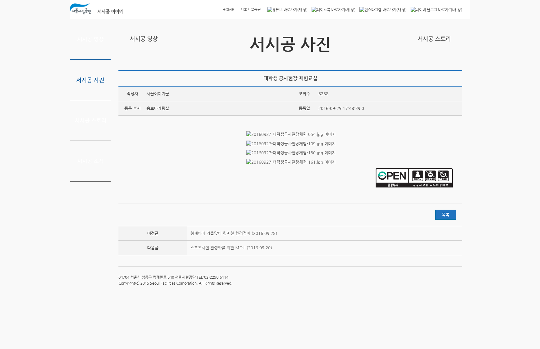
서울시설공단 (250, 9)
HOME (228, 9)
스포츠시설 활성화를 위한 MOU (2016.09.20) (231, 247)
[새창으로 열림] (286, 9)
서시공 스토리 (90, 120)
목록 (445, 214)
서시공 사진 (90, 80)
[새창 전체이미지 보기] (290, 134)
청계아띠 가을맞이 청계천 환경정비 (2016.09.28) (233, 233)
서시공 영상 (90, 39)
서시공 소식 (90, 161)
